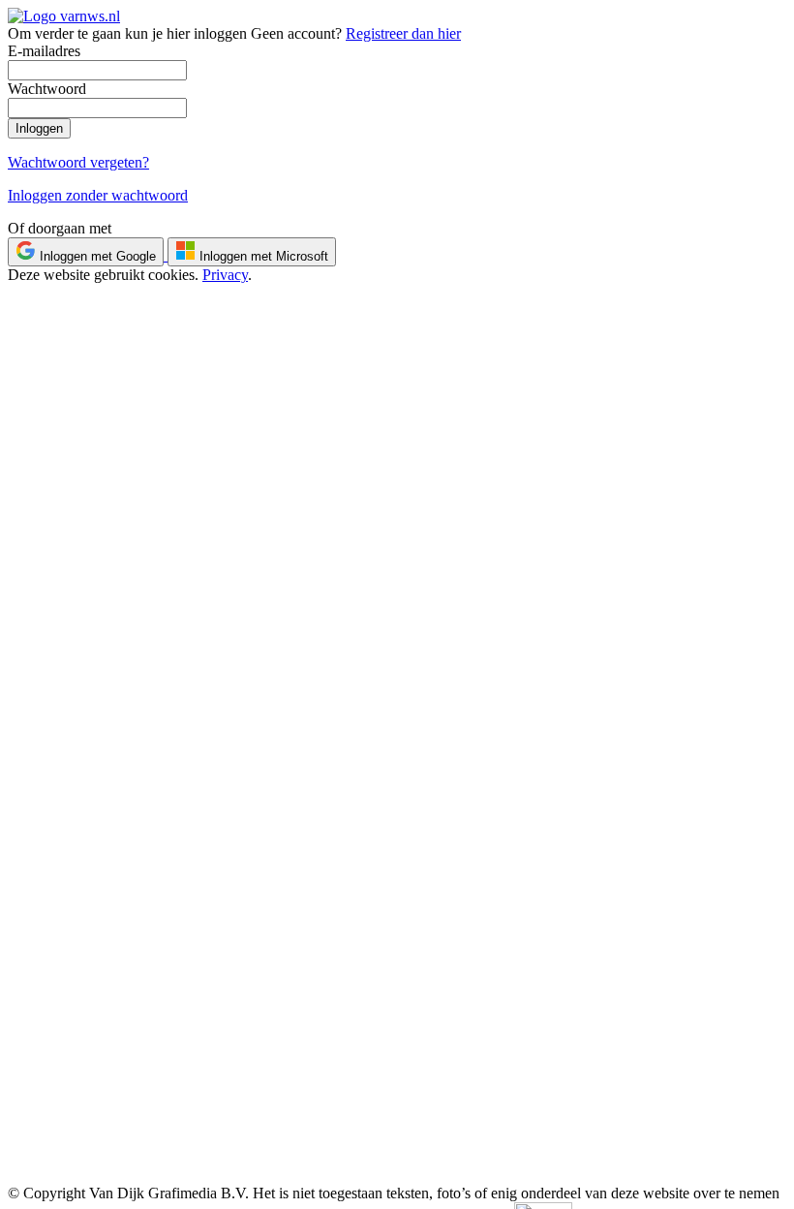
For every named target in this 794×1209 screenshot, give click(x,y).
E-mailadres (44, 51)
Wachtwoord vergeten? (78, 162)
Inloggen (39, 128)
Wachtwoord (47, 88)
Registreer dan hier (403, 33)
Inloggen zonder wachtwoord (98, 195)
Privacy (225, 274)
